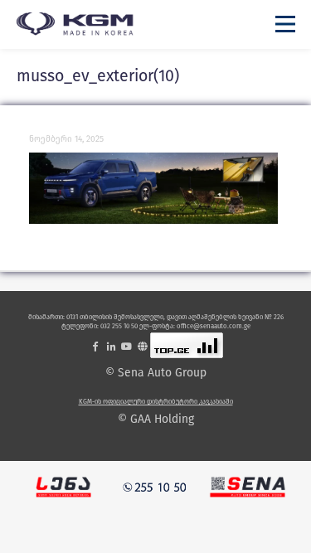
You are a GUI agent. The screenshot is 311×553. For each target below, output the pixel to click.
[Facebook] (95, 347)
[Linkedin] (111, 347)
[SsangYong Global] (143, 347)
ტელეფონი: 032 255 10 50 (99, 326)
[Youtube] (127, 347)
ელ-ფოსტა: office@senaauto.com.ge (194, 326)
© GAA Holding (156, 419)
